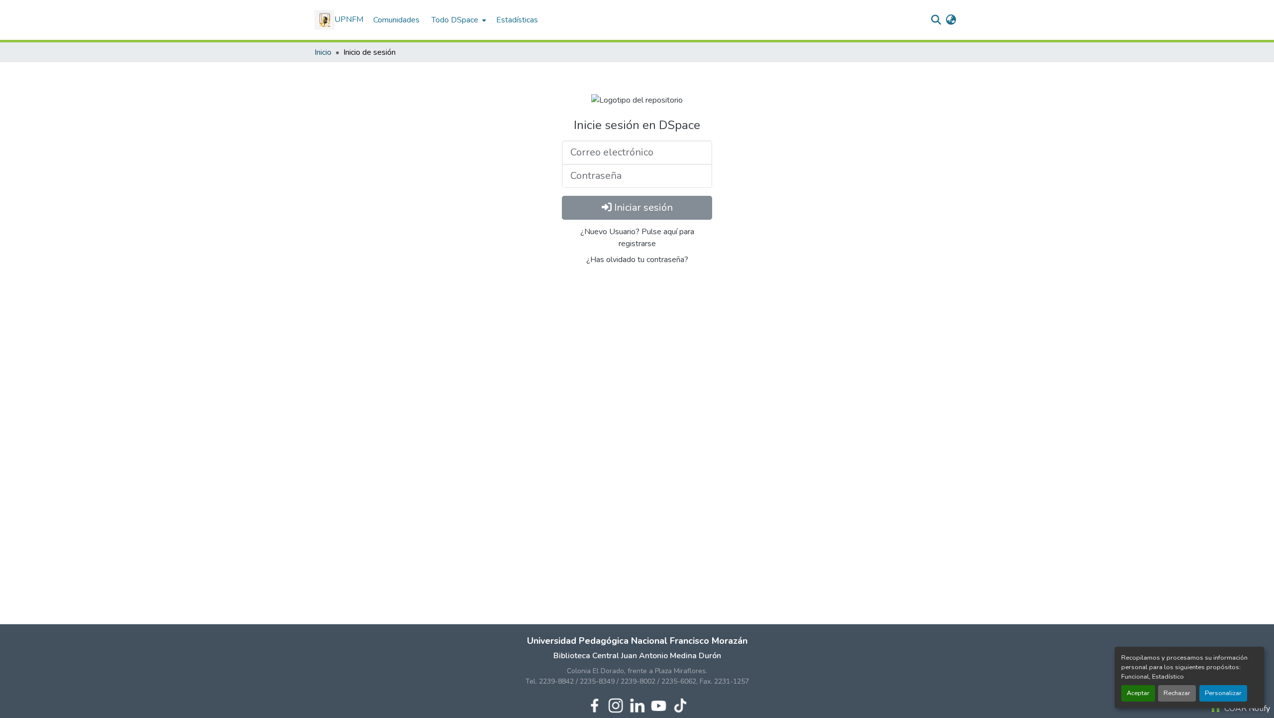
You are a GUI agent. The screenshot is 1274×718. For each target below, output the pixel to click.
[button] (936, 20)
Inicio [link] (323, 52)
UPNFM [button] (348, 19)
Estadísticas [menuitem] (517, 19)
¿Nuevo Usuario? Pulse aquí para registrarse (637, 237)
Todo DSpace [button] (454, 19)
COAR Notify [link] (1246, 708)
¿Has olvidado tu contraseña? (637, 259)
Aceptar (1138, 693)
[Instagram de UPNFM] (616, 704)
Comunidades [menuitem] (396, 19)
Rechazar (1177, 693)
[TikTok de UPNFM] (680, 704)
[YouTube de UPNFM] (658, 704)
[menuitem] (457, 20)
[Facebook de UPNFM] (594, 704)
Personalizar (1223, 693)
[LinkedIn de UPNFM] (637, 704)
